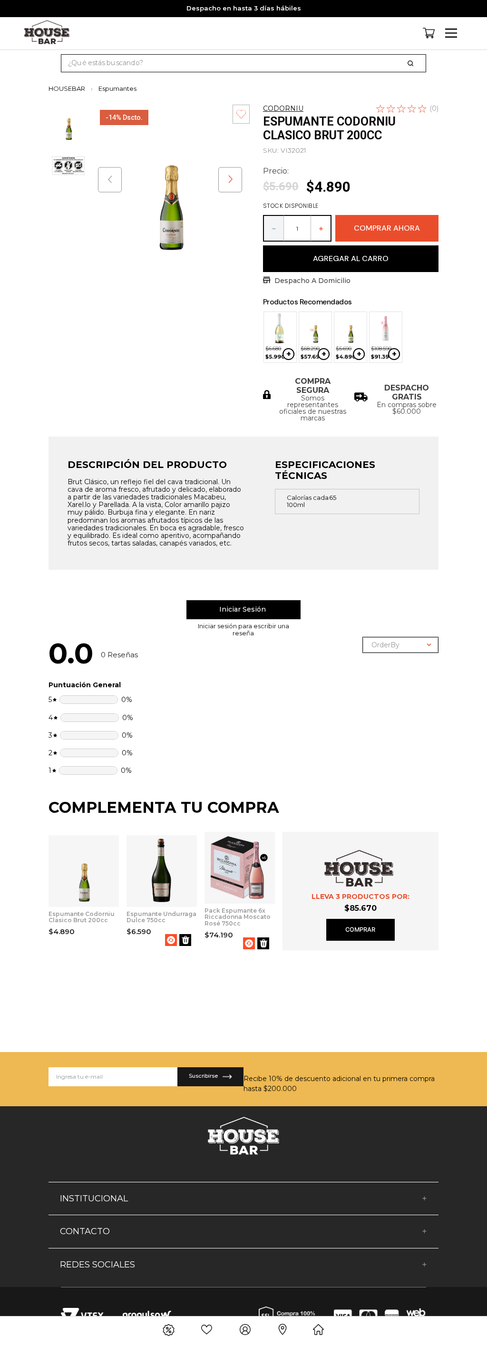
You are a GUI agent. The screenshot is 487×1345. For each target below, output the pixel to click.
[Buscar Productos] (412, 63)
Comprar (360, 929)
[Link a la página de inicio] (70, 88)
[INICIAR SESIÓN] (243, 609)
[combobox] (243, 63)
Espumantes (117, 88)
